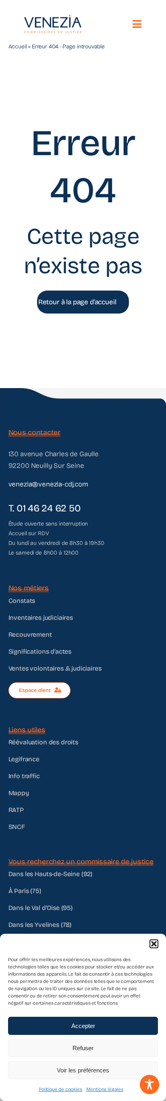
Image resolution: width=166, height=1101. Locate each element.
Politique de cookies (60, 1089)
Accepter (83, 1025)
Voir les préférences (83, 1070)
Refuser (83, 1048)
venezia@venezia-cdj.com (48, 484)
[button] (154, 944)
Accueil (17, 46)
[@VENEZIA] (52, 18)
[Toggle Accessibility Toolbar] (149, 1084)
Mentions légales (104, 1089)
